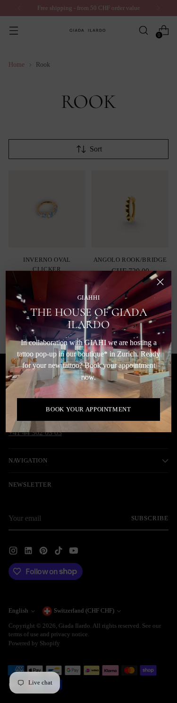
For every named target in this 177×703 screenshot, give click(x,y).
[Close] (160, 282)
